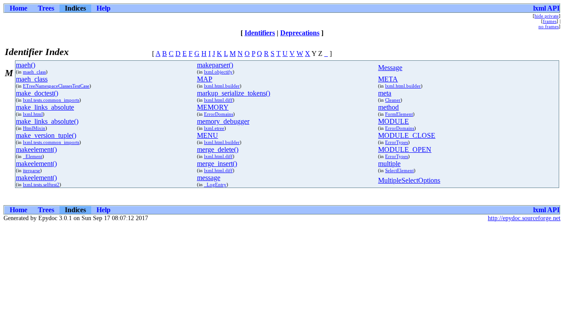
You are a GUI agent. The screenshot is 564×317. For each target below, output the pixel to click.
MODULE (393, 121)
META (388, 79)
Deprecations (299, 33)
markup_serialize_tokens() (233, 93)
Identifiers (260, 33)
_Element (32, 156)
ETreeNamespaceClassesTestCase (56, 85)
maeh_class (34, 71)
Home (18, 8)
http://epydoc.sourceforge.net (524, 218)
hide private (546, 15)
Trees (46, 8)
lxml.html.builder (222, 85)
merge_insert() (217, 163)
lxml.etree (214, 128)
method (388, 107)
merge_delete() (217, 149)
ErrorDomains (218, 114)
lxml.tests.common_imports (51, 100)
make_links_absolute (45, 107)
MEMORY (213, 107)
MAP (204, 79)
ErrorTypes (396, 142)
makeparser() (215, 65)
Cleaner (393, 100)
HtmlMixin (34, 128)
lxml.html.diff (218, 100)
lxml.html (33, 114)
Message (390, 67)
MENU (207, 135)
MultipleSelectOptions (409, 180)
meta (384, 93)
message (208, 177)
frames (550, 21)
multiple (389, 163)
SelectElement (399, 170)
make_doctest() (37, 93)
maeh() (25, 65)
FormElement (399, 114)
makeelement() (36, 149)
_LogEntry (215, 184)
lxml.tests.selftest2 (41, 184)
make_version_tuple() (46, 135)
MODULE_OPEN (404, 149)
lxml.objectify (218, 71)
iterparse (31, 170)
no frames (548, 26)
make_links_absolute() (47, 121)
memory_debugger (223, 121)
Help (103, 8)
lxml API (546, 8)
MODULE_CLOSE (406, 135)
